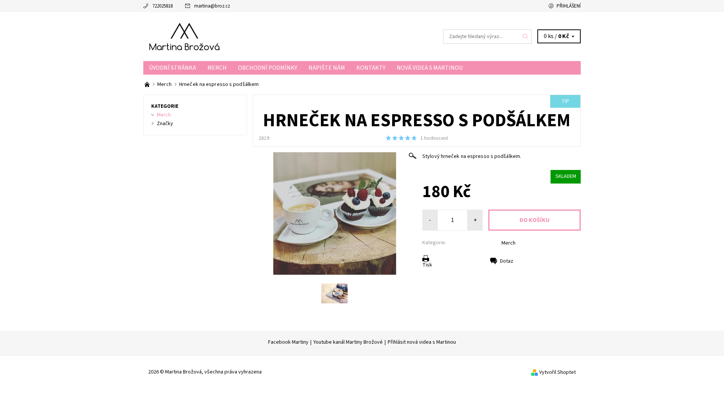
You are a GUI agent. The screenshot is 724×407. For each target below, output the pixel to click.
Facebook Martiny (288, 342)
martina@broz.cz (212, 6)
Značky (165, 123)
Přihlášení (569, 6)
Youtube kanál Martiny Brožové (348, 342)
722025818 (162, 6)
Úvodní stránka (172, 68)
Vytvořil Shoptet (557, 372)
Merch (217, 68)
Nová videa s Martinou (430, 68)
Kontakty (370, 68)
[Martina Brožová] (186, 36)
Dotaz (506, 261)
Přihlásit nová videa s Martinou (422, 342)
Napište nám (326, 68)
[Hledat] (526, 36)
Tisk (427, 265)
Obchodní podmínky (267, 68)
